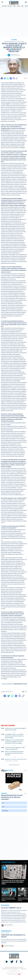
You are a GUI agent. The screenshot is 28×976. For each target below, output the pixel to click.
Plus (25, 770)
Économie (9, 5)
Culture (18, 5)
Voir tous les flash (14, 765)
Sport (22, 5)
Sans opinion (5, 810)
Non (3, 806)
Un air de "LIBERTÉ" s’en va (11, 908)
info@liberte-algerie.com (15, 970)
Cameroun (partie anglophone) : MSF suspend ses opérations (15, 748)
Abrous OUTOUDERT (8, 924)
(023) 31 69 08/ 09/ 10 (13, 969)
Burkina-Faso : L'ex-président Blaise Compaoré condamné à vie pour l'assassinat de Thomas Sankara (14, 741)
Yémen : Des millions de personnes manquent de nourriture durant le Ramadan (14, 753)
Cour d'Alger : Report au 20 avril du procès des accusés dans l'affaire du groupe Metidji (14, 735)
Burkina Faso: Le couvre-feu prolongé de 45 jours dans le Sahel (15, 729)
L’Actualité (4, 5)
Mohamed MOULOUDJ (15, 54)
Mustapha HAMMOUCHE (9, 945)
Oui (3, 803)
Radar (14, 5)
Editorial (5, 905)
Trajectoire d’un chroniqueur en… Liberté (13, 936)
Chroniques (6, 931)
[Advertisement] (14, 22)
